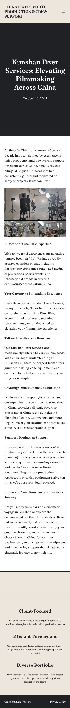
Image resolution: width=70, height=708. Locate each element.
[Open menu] (63, 11)
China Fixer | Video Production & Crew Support (25, 11)
